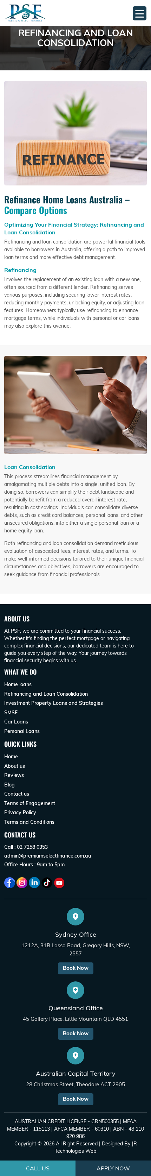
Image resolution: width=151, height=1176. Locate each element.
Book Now (75, 968)
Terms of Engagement (29, 803)
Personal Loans (22, 731)
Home (11, 756)
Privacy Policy (20, 812)
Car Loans (16, 722)
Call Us (38, 1168)
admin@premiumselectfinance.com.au (47, 856)
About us (14, 766)
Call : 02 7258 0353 (26, 847)
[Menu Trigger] (139, 13)
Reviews (14, 775)
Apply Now (113, 1168)
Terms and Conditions (29, 822)
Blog (9, 785)
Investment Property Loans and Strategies (53, 703)
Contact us (16, 794)
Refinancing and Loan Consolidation (46, 694)
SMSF (11, 712)
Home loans (18, 684)
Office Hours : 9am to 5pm (34, 864)
